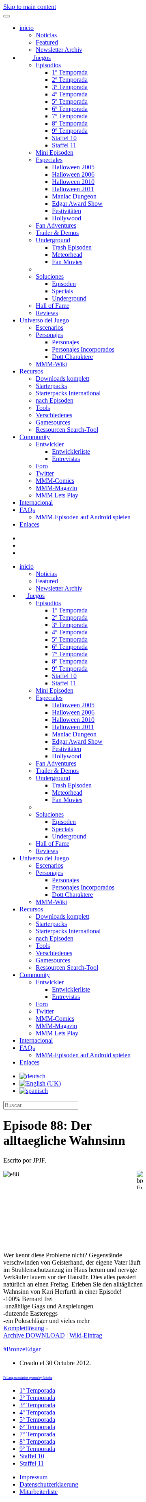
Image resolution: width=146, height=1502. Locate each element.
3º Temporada (70, 86)
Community (34, 436)
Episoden (64, 283)
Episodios (48, 65)
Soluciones (50, 276)
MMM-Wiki (51, 364)
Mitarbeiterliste (38, 1491)
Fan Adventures (56, 225)
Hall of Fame (52, 305)
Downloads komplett (62, 378)
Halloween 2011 (73, 189)
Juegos (41, 57)
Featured (47, 42)
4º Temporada (70, 94)
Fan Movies (67, 261)
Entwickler (50, 444)
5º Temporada (70, 101)
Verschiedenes (54, 415)
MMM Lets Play (57, 495)
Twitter (45, 473)
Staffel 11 (64, 145)
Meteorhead (67, 254)
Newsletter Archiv (59, 49)
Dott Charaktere (72, 356)
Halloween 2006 (73, 174)
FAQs (27, 509)
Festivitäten (66, 210)
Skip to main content (29, 6)
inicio (26, 27)
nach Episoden (54, 400)
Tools (43, 407)
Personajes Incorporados (83, 349)
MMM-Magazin (56, 487)
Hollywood (66, 218)
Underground (53, 240)
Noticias (46, 35)
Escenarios (49, 327)
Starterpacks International (68, 393)
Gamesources (53, 422)
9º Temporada (70, 130)
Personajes (49, 334)
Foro (42, 466)
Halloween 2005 (73, 167)
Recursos (31, 371)
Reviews (47, 312)
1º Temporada (70, 72)
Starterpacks (51, 385)
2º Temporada (70, 79)
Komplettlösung (23, 1328)
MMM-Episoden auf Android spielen (83, 517)
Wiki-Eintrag (85, 1335)
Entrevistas (66, 458)
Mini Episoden (54, 152)
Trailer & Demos (57, 232)
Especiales (49, 159)
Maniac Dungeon (74, 196)
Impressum (33, 1477)
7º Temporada (70, 116)
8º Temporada (70, 123)
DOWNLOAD (34, 1335)
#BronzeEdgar (22, 1349)
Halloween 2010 (73, 181)
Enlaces (29, 524)
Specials (62, 291)
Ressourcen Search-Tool (67, 429)
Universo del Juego (44, 320)
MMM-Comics (55, 480)
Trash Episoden (72, 247)
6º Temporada (70, 108)
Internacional (36, 502)
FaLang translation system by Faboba (27, 1378)
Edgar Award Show (77, 203)
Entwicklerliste (71, 451)
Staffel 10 (64, 137)
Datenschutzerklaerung (48, 1484)
